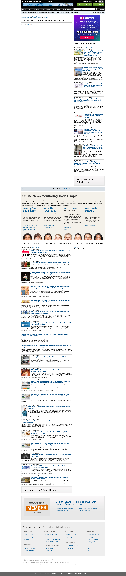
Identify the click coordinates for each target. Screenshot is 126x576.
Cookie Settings (72, 564)
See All (90, 47)
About (24, 9)
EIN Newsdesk (40, 559)
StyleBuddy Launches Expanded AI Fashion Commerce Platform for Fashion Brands (93, 85)
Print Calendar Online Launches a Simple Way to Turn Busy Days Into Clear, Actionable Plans (50, 251)
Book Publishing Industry (88, 157)
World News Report (27, 231)
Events (65, 229)
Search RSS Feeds (71, 536)
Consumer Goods (42, 319)
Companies (93, 141)
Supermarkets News (26, 17)
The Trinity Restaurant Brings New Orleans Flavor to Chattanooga (50, 357)
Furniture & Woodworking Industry (47, 484)
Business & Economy (87, 79)
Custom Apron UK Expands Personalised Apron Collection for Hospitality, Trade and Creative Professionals (88, 100)
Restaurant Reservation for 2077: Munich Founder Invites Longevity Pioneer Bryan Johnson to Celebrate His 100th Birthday (50, 287)
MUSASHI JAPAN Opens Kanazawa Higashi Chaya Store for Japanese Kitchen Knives (49, 370)
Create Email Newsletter (49, 225)
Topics (34, 17)
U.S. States (46, 16)
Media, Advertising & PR (98, 157)
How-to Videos (91, 536)
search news (42, 189)
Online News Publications (29, 229)
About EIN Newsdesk (93, 534)
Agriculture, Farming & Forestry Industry (91, 63)
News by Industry (45, 9)
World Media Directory (56, 16)
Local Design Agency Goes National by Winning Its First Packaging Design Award (51, 455)
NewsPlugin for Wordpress (73, 547)
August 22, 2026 (30, 285)
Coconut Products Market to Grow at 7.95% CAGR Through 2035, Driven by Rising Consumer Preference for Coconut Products (50, 395)
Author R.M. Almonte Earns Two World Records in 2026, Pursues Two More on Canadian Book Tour (93, 147)
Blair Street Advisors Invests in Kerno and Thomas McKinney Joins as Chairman (49, 407)
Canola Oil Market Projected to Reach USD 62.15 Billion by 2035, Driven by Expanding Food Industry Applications (50, 444)
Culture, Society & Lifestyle (35, 258)
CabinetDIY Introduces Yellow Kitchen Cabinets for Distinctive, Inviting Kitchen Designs (49, 477)
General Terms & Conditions (54, 564)
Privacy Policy (91, 541)
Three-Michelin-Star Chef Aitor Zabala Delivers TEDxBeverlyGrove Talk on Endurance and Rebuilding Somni (50, 273)
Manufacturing (86, 110)
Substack (48, 560)
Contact (102, 9)
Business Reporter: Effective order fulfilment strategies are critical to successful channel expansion (45, 421)
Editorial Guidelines (92, 539)
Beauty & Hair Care (87, 95)
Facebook (37, 560)
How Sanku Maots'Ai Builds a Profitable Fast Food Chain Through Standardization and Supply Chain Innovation (50, 301)
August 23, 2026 (83, 49)
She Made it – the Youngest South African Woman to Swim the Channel (94, 115)
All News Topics (28, 534)
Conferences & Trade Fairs (97, 79)
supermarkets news (33, 189)
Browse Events (49, 550)
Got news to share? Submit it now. (86, 181)
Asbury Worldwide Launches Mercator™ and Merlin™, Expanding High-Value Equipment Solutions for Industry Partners (50, 381)
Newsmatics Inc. (27, 562)
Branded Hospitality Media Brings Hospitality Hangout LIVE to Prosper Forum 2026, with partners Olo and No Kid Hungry (46, 346)
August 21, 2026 (30, 333)
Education (43, 258)
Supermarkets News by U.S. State (30, 225)
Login (88, 549)
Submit (86, 47)
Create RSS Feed (48, 227)
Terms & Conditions (92, 538)
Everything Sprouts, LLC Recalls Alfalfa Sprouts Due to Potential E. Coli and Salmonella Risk (51, 323)
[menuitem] (32, 536)
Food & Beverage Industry (35, 330)
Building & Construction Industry (36, 341)
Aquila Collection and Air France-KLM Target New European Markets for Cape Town (92, 68)
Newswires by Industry (31, 16)
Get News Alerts (57, 9)
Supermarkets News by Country (30, 224)
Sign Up (89, 550)
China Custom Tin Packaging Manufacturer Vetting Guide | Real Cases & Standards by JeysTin (50, 312)
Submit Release (98, 4)
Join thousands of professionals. (73, 501)
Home (22, 16)
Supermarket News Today (37, 1)
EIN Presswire (67, 227)
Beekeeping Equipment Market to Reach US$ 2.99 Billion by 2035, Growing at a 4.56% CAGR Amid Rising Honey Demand (94, 53)
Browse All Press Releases (52, 539)
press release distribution (59, 559)
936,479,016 (62, 12)
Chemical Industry (41, 416)
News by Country (33, 9)
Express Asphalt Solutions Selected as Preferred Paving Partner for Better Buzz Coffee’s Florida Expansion (45, 335)
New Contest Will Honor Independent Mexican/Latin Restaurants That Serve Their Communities (50, 466)
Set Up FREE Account (84, 4)
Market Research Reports (52, 541)
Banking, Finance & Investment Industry (91, 172)
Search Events (49, 549)
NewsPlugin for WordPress (50, 229)
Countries (40, 16)
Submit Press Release (51, 534)
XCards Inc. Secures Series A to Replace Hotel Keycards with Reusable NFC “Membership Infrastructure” (88, 163)
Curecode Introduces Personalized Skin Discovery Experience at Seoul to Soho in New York (93, 131)
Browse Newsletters (29, 550)
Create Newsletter (29, 547)
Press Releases (67, 9)
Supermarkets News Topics (29, 227)
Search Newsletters (29, 549)
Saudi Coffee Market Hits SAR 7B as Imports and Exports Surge (50, 263)
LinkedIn (42, 560)
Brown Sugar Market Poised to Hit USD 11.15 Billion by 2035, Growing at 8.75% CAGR (49, 432)
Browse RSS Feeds (71, 538)
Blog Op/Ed (69, 549)
